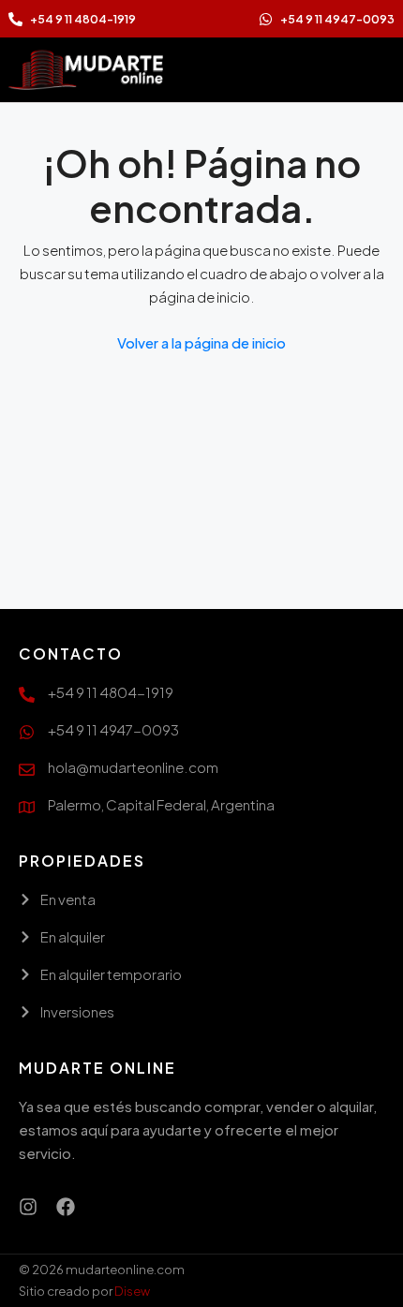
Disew (132, 1291)
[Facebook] (65, 1206)
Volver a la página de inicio (201, 342)
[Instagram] (28, 1206)
